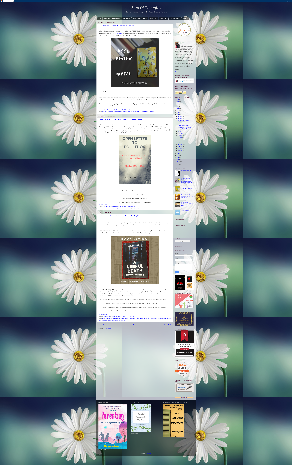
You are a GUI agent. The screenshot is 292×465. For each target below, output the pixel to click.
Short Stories (126, 18)
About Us (185, 18)
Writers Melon (122, 320)
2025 (178, 101)
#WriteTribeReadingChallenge (109, 318)
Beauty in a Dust (185, 210)
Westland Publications (107, 320)
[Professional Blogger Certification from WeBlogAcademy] (184, 356)
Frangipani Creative (129, 318)
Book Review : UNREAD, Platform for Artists (116, 26)
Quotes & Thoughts (175, 18)
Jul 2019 (180, 137)
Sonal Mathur (164, 208)
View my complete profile (181, 71)
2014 (178, 161)
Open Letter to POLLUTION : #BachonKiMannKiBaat (120, 120)
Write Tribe (116, 320)
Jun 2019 (180, 140)
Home (100, 18)
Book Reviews (116, 18)
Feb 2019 (180, 148)
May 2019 (180, 142)
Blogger (149, 453)
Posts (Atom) (108, 328)
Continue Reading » (103, 107)
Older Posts (167, 325)
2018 (178, 153)
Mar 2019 (180, 146)
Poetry (145, 18)
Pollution (145, 208)
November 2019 (145, 111)
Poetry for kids (139, 208)
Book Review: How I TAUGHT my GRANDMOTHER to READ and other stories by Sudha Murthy (187, 181)
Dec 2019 (180, 116)
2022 (178, 108)
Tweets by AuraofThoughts (181, 222)
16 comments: (131, 316)
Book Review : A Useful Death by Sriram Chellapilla (119, 216)
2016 (178, 157)
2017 (178, 155)
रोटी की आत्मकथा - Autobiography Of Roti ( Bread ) (187, 204)
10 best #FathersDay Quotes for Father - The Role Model (187, 196)
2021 (178, 110)
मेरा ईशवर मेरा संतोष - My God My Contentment (186, 171)
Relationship (163, 18)
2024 (178, 104)
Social (159, 208)
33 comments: (132, 206)
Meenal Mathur (136, 111)
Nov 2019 (180, 118)
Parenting (107, 18)
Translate (186, 243)
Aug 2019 (180, 135)
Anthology (104, 111)
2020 (178, 112)
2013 (178, 164)
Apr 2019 (180, 144)
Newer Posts (102, 325)
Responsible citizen (152, 208)
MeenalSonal (185, 43)
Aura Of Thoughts (146, 7)
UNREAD (151, 111)
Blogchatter (119, 33)
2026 (178, 99)
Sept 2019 (180, 133)
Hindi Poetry (137, 18)
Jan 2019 (180, 150)
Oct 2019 (180, 131)
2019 (178, 114)
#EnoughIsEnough (118, 208)
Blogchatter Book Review (120, 111)
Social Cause (153, 18)
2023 (178, 106)
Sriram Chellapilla (162, 318)
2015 (178, 159)
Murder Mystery (138, 318)
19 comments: (132, 109)
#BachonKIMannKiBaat (107, 208)
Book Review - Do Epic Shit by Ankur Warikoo (186, 187)
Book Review (129, 111)
